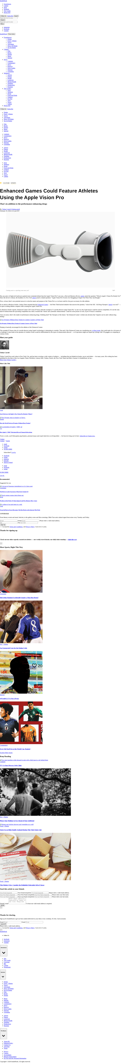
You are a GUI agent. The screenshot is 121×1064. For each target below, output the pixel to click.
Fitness (10, 76)
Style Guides (11, 68)
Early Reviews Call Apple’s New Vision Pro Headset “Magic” (16, 414)
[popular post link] (16, 486)
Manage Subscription (10, 1056)
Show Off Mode (12, 46)
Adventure (11, 44)
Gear (1, 410)
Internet (10, 58)
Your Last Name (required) (26, 897)
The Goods (7, 11)
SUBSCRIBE (8, 449)
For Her (10, 99)
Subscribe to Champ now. (87, 436)
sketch (110, 304)
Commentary (11, 63)
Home (9, 93)
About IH (7, 1041)
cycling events (96, 330)
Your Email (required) (24, 893)
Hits (5, 958)
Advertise (7, 1046)
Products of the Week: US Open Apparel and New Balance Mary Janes (18, 500)
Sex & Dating (12, 47)
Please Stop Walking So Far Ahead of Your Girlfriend (17, 821)
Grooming (11, 71)
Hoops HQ (7, 12)
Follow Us (3, 16)
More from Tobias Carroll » (8, 360)
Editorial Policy (8, 1043)
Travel (9, 42)
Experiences (7, 4)
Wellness (6, 9)
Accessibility (7, 1055)
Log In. (13, 452)
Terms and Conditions (16, 527)
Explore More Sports (6, 753)
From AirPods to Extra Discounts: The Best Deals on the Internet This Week (20, 510)
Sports (13, 183)
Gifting (10, 104)
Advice (10, 75)
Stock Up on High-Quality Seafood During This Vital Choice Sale (21, 830)
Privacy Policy (30, 527)
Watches (10, 70)
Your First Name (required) (26, 895)
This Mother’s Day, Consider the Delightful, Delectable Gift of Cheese (22, 885)
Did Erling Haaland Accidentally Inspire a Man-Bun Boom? (19, 597)
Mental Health (12, 82)
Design (10, 54)
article (82, 296)
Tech (9, 100)
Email (19, 520)
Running (10, 87)
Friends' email (4, 903)
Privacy (6, 1051)
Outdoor (10, 97)
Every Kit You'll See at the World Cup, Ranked (15, 749)
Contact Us (7, 1045)
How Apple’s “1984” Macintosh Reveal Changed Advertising (16, 432)
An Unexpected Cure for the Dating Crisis (13, 648)
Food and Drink (12, 95)
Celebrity (10, 61)
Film (9, 51)
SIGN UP (3, 924)
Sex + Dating (4, 644)
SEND (2, 905)
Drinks (10, 39)
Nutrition (10, 83)
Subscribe (10, 16)
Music (9, 56)
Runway (10, 66)
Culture (6, 6)
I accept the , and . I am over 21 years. (24, 527)
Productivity (11, 85)
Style (5, 7)
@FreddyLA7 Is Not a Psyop (9, 698)
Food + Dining (12, 41)
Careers (6, 1053)
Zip (19, 522)
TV (1, 428)
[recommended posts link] (21, 592)
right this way (72, 539)
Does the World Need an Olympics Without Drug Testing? (15, 423)
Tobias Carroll (6, 209)
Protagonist (7, 967)
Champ (6, 965)
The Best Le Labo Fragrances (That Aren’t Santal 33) (14, 491)
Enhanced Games (43, 304)
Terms (5, 1048)
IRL (5, 964)
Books (9, 53)
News (9, 64)
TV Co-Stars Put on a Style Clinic (11, 765)
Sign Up (3, 524)
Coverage (7, 962)
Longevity (11, 80)
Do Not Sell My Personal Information (15, 1058)
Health (10, 78)
